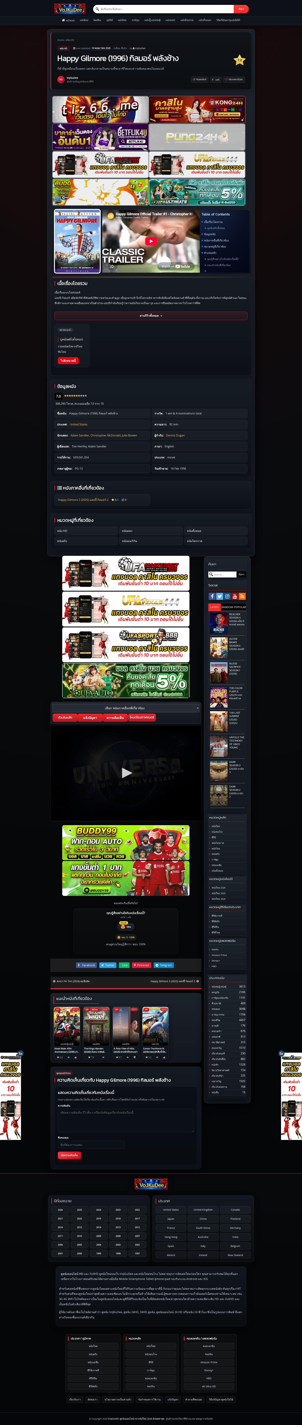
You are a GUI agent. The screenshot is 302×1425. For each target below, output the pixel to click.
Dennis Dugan (175, 435)
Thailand (235, 1218)
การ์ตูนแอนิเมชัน (219, 997)
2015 (79, 1227)
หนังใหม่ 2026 (218, 887)
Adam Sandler (80, 435)
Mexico (171, 1255)
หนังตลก (170, 20)
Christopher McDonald (106, 435)
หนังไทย (122, 20)
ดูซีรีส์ (109, 20)
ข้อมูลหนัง (209, 234)
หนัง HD (70, 40)
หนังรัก (214, 1064)
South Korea (203, 1227)
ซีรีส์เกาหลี (216, 915)
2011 (60, 1236)
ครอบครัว (216, 1031)
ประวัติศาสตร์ (218, 1042)
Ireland (203, 1255)
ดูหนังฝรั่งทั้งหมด (216, 228)
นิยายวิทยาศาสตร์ (220, 1070)
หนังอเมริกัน (129, 541)
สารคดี (214, 1025)
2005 (79, 1244)
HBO (214, 966)
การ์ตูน (135, 20)
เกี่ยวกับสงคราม (219, 1086)
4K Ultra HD (209, 1386)
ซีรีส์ (213, 837)
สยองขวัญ (216, 1048)
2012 (137, 1227)
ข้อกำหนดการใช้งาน (149, 1399)
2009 (98, 1236)
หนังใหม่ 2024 (218, 898)
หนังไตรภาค (187, 20)
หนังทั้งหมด (205, 20)
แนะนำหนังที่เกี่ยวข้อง (219, 265)
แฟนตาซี (215, 1036)
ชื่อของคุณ (63, 1137)
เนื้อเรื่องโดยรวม (213, 222)
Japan (171, 1218)
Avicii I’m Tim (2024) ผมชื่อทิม (73, 981)
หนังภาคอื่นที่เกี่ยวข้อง (216, 240)
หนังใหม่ (84, 20)
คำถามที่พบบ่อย (193, 1399)
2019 (98, 1218)
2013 (118, 1227)
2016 (60, 1227)
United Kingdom (203, 1209)
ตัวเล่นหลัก (210, 253)
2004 (98, 1244)
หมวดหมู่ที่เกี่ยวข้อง (215, 246)
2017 (137, 1218)
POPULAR (240, 607)
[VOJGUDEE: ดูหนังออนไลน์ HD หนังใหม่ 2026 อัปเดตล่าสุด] (70, 8)
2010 (79, 1236)
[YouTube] (234, 596)
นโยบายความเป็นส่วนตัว (118, 1399)
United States (79, 424)
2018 (118, 1218)
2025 (79, 1209)
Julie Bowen (129, 435)
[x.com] (219, 596)
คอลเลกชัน (151, 1378)
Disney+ (215, 960)
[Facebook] (212, 596)
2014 (98, 1227)
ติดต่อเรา (93, 1399)
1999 (98, 1253)
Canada (235, 1209)
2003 (118, 1244)
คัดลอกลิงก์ (201, 79)
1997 (137, 1253)
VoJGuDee (140, 48)
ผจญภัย (215, 992)
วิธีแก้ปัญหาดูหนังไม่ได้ (228, 20)
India (235, 1237)
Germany (235, 1227)
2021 (60, 1218)
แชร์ (217, 79)
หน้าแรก (70, 20)
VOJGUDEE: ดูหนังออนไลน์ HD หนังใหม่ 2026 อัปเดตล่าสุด (136, 1418)
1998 (118, 1253)
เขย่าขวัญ (216, 1081)
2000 (79, 1253)
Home (60, 40)
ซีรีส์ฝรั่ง (215, 921)
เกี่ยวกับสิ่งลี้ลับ (218, 1059)
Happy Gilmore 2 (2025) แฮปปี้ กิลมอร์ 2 (83, 500)
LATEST (214, 607)
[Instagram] (227, 596)
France (171, 1227)
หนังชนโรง (216, 831)
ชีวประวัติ (216, 1003)
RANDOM (227, 607)
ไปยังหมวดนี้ (68, 361)
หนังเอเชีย (216, 865)
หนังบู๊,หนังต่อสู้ (152, 20)
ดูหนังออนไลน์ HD (72, 1274)
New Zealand (235, 1255)
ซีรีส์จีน (215, 927)
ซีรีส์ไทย (215, 932)
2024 (98, 1209)
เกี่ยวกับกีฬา (217, 1075)
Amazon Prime (219, 955)
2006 (60, 1244)
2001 (60, 1253)
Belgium (235, 1246)
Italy (203, 1246)
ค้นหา (241, 9)
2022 (137, 1209)
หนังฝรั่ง (62, 541)
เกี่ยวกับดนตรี (218, 1053)
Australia (203, 1237)
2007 (137, 1236)
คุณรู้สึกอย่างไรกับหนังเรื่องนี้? (223, 259)
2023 (118, 1209)
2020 (79, 1218)
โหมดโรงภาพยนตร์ (142, 717)
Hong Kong (171, 1237)
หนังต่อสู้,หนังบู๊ (218, 986)
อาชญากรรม (217, 1014)
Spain (171, 1246)
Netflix (97, 20)
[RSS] (242, 596)
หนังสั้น (215, 1092)
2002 (137, 1244)
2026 (60, 1209)
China (203, 1218)
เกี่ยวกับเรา (75, 1399)
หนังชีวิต (215, 1020)
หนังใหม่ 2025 (218, 893)
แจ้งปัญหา (90, 718)
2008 (118, 1236)
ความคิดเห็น (115, 718)
